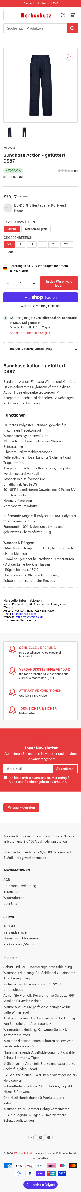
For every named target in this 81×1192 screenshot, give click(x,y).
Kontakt (9, 926)
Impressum (11, 892)
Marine (11, 229)
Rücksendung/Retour (19, 944)
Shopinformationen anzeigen (30, 333)
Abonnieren (64, 769)
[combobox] (40, 28)
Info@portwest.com (24, 613)
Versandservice (15, 932)
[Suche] (72, 28)
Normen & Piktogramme (21, 938)
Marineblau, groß (36, 229)
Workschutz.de (23, 1153)
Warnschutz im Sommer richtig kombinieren (36, 1109)
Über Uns (10, 904)
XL (53, 244)
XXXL (10, 252)
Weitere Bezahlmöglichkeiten (41, 306)
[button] (40, 208)
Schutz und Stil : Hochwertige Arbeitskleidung (37, 967)
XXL (66, 244)
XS (9, 244)
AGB (6, 880)
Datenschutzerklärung (19, 886)
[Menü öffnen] (8, 15)
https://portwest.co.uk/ (30, 617)
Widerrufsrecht (14, 898)
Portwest (9, 147)
